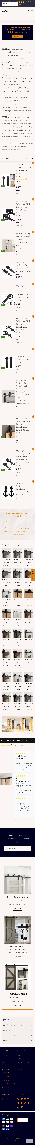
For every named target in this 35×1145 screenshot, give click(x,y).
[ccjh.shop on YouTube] (25, 1098)
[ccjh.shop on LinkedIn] (18, 1107)
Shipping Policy (6, 1080)
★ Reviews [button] (33, 574)
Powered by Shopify (17, 1141)
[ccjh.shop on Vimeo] (22, 1107)
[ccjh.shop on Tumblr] (28, 1102)
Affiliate (20, 1069)
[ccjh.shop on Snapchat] (22, 1102)
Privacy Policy (6, 1077)
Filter (6, 158)
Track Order (22, 1066)
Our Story (5, 1055)
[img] (6, 745)
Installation (21, 1055)
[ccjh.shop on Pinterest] (18, 1102)
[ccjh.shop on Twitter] (28, 1098)
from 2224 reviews (17, 745)
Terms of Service (7, 1069)
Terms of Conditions (8, 1087)
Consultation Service (24, 1062)
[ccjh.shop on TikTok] (25, 1102)
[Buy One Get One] (17, 930)
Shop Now (17, 908)
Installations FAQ (23, 1059)
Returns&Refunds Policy (9, 1084)
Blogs (3, 1062)
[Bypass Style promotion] (17, 880)
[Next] (30, 732)
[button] (21, 179)
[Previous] (26, 732)
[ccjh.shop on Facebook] (22, 1098)
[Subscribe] (28, 848)
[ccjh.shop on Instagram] (18, 1098)
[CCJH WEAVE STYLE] (17, 977)
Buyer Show (5, 1066)
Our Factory (5, 1059)
